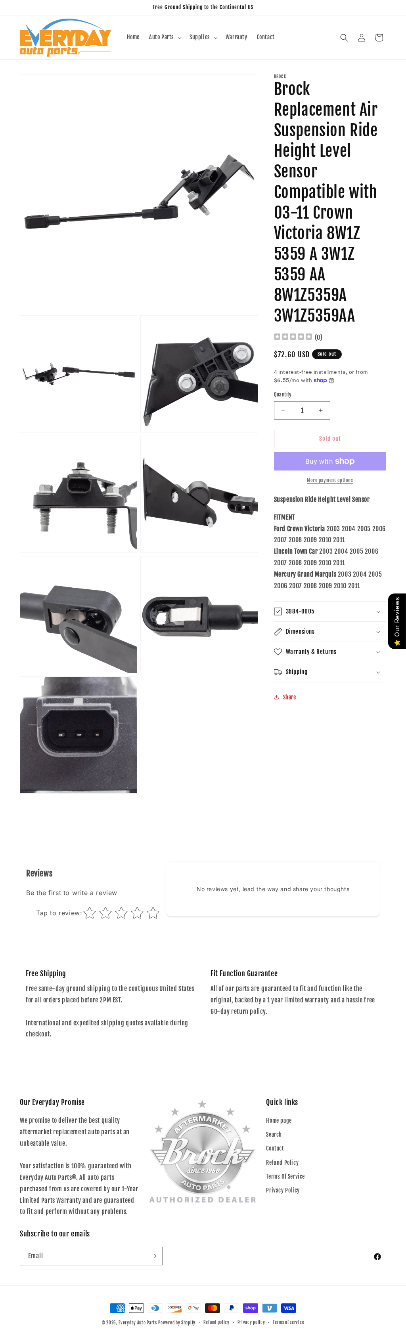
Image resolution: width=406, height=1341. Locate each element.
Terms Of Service (285, 1176)
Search (274, 1134)
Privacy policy (251, 1322)
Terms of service (288, 1322)
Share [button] (289, 697)
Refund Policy (282, 1162)
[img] (293, 337)
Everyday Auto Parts (138, 1323)
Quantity (283, 394)
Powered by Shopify (176, 1323)
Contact (275, 1148)
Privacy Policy (282, 1190)
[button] (164, 37)
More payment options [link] (330, 480)
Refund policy (216, 1322)
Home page (278, 1120)
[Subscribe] (153, 1256)
